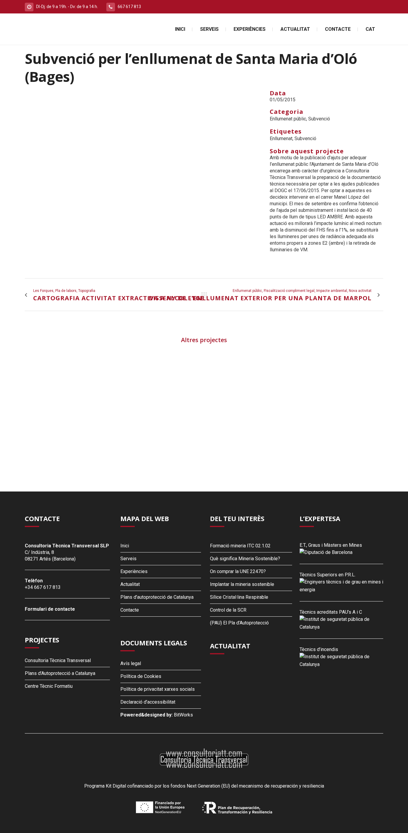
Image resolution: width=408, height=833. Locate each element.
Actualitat (130, 584)
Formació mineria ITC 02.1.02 (240, 546)
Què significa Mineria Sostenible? (245, 558)
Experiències (134, 571)
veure (67, 391)
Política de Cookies (140, 676)
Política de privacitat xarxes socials (157, 689)
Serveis (128, 558)
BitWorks (183, 715)
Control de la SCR (228, 610)
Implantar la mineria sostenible (242, 584)
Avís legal (130, 663)
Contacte (129, 610)
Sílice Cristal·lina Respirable (239, 597)
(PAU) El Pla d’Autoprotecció (239, 623)
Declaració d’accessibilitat (147, 702)
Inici (124, 546)
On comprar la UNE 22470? (238, 571)
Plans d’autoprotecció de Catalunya (157, 597)
